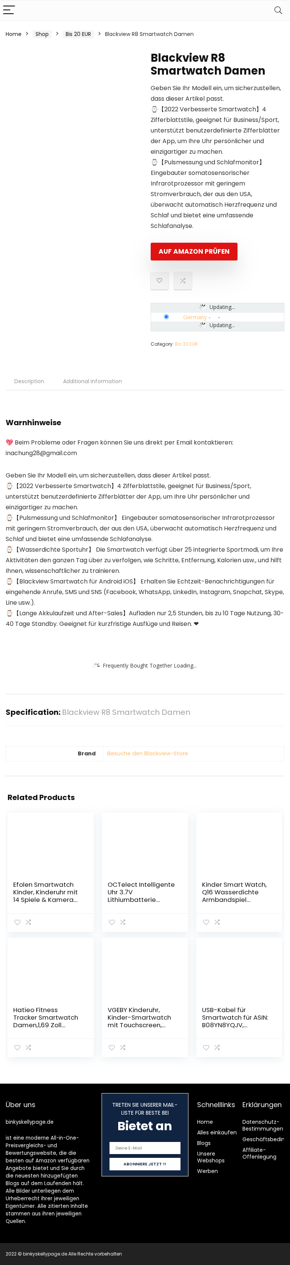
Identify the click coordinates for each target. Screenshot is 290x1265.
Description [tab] (29, 381)
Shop (42, 34)
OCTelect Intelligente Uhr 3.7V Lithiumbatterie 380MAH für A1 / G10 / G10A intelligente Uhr (141, 899)
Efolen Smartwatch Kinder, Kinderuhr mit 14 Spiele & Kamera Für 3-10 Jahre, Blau (45, 896)
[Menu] (9, 10)
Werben (207, 1171)
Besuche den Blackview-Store (147, 753)
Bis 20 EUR (78, 34)
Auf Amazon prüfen (194, 251)
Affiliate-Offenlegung (259, 1153)
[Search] (278, 10)
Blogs (204, 1143)
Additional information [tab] (92, 381)
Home (14, 34)
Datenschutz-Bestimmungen (262, 1125)
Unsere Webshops (211, 1157)
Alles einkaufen (217, 1132)
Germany (195, 317)
